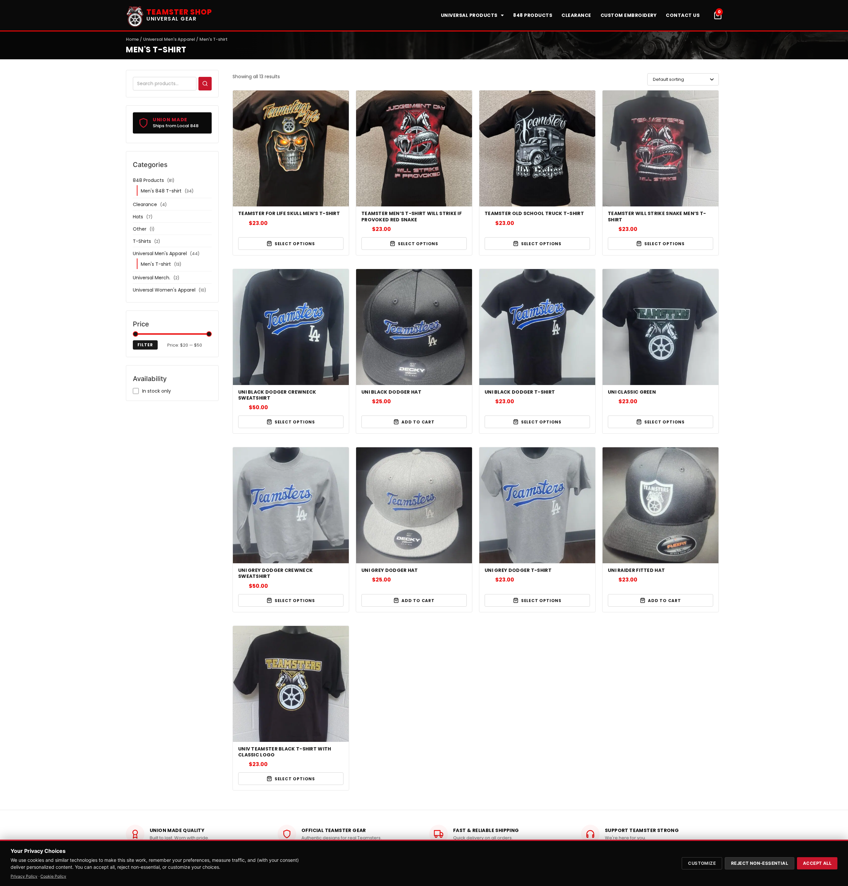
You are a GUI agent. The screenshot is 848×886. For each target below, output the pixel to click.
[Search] (205, 83)
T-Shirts (142, 241)
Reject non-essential (759, 863)
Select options (295, 244)
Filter (145, 345)
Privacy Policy (24, 876)
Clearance (576, 15)
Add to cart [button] (418, 422)
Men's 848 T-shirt (161, 191)
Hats (138, 216)
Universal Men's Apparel (169, 39)
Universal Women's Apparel (164, 290)
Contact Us (683, 15)
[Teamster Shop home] (135, 15)
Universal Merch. (151, 277)
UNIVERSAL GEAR (171, 19)
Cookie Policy (53, 876)
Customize (702, 863)
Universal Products (469, 15)
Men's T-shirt (156, 264)
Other (139, 229)
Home (132, 39)
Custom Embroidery (629, 15)
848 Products (532, 15)
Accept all (817, 863)
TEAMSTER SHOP (179, 12)
